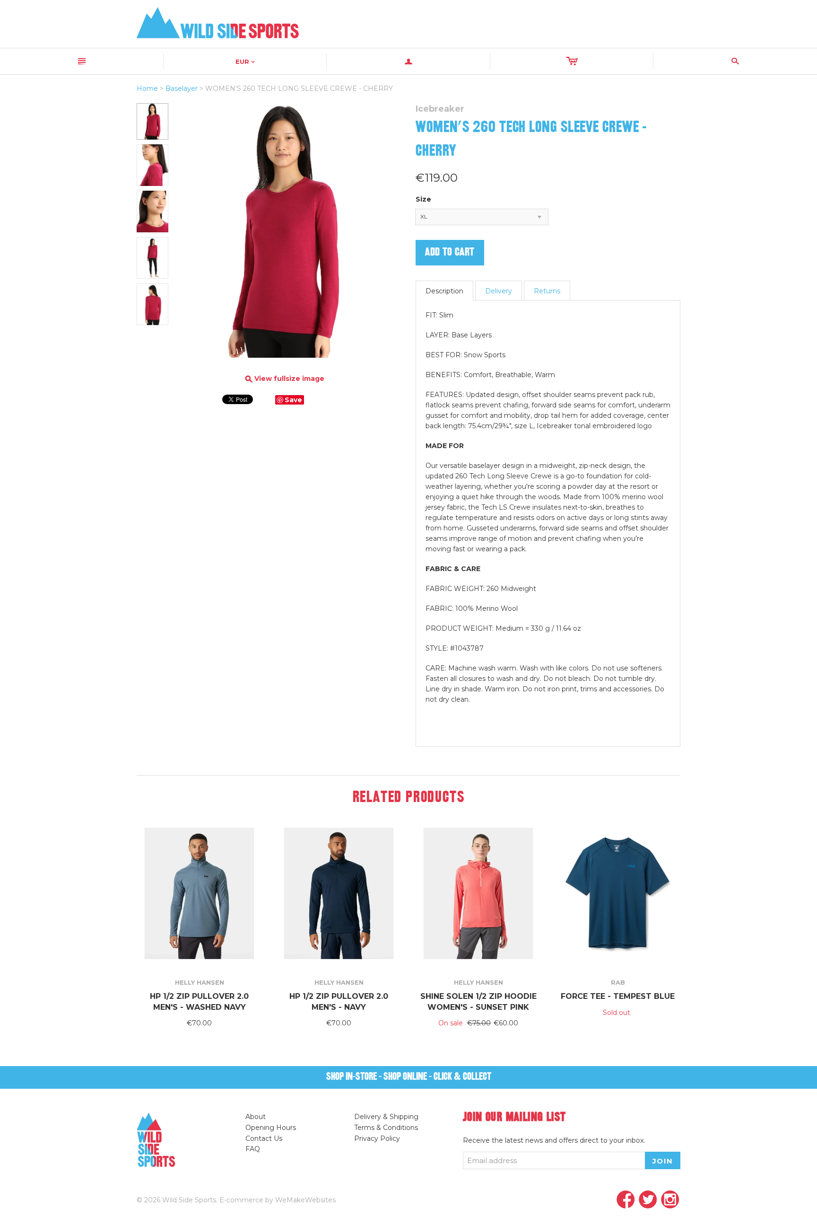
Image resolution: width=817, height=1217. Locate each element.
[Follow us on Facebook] (626, 1200)
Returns (547, 291)
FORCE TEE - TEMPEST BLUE (618, 996)
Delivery (498, 291)
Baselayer (181, 88)
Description (444, 291)
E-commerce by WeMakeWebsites (277, 1200)
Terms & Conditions (386, 1127)
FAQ (252, 1149)
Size (423, 199)
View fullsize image (284, 378)
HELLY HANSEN (199, 982)
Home (147, 88)
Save (293, 400)
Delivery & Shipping (386, 1116)
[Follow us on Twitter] (648, 1200)
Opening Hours (270, 1127)
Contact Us (263, 1138)
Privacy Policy (377, 1138)
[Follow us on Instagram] (670, 1200)
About (255, 1116)
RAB (618, 982)
